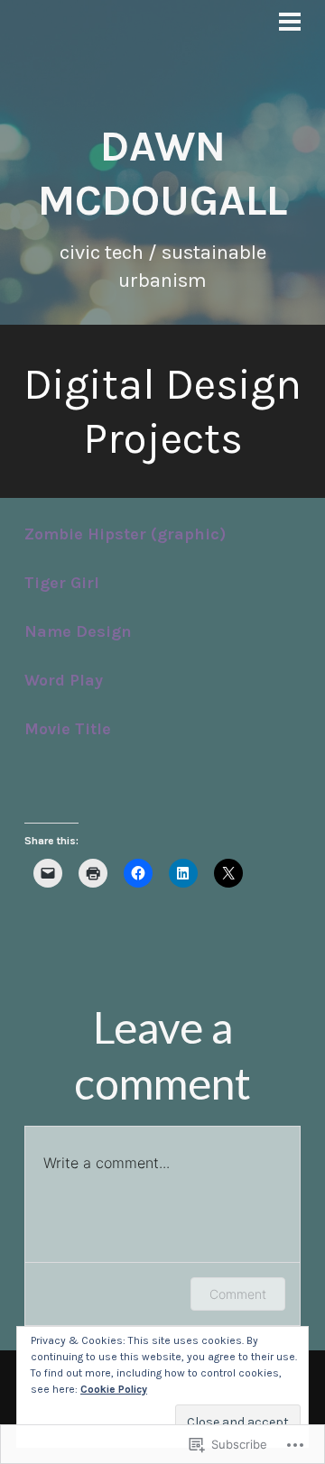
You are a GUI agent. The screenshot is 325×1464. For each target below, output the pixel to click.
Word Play (63, 680)
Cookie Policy (113, 1389)
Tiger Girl (61, 583)
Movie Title (67, 729)
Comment (237, 1294)
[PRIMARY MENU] (290, 24)
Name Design (78, 631)
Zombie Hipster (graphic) (125, 534)
